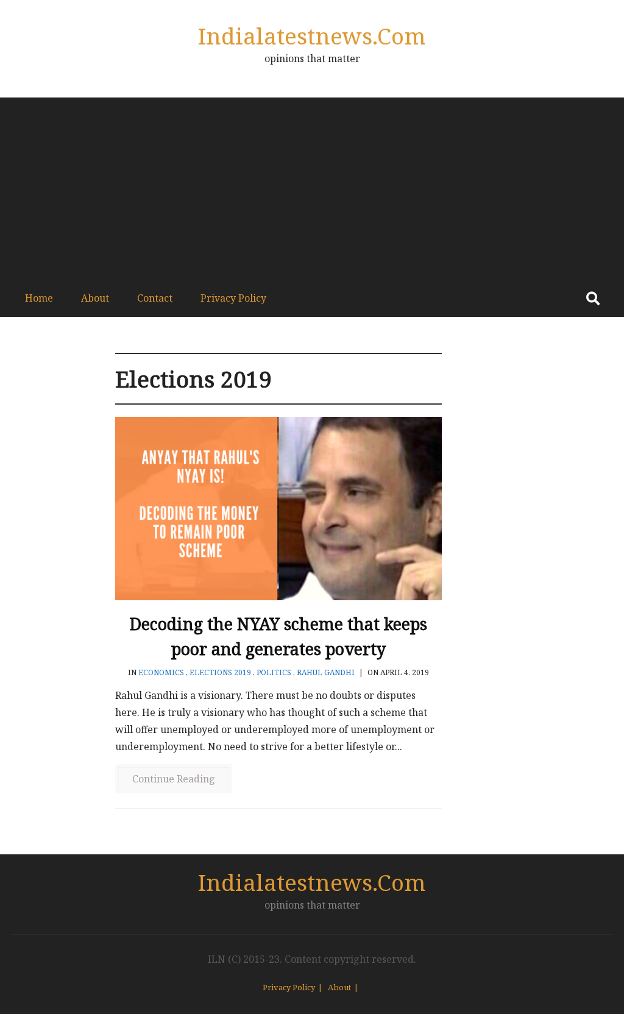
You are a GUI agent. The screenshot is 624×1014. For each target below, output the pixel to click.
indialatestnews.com (312, 35)
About (95, 298)
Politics (274, 672)
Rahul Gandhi (326, 672)
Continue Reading (173, 778)
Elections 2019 (220, 672)
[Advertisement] (312, 189)
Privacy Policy (233, 298)
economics (161, 672)
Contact (154, 298)
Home (39, 298)
